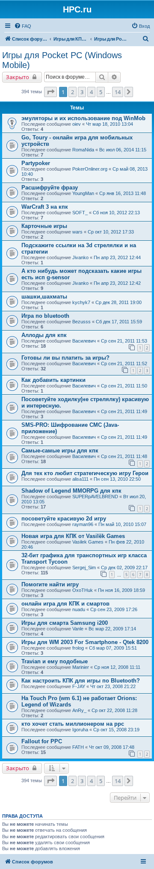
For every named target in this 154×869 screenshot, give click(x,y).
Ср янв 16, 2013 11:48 (122, 193)
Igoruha (80, 729)
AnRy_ (79, 710)
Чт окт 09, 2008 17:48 (111, 747)
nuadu (78, 609)
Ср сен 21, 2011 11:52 (124, 363)
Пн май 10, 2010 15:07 (122, 524)
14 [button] (118, 92)
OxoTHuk (82, 590)
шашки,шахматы (44, 296)
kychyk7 (81, 302)
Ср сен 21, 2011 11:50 (124, 385)
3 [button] (81, 92)
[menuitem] (22, 26)
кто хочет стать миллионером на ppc (72, 724)
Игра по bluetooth (45, 316)
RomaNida (83, 149)
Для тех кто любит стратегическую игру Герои (84, 473)
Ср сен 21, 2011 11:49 (124, 411)
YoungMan (83, 193)
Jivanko (80, 257)
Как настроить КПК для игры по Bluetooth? (80, 680)
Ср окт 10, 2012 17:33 (111, 231)
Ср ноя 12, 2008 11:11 (117, 667)
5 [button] (100, 92)
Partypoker (35, 163)
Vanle (77, 628)
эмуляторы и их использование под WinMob (83, 118)
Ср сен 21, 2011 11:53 (124, 340)
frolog (78, 647)
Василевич (84, 340)
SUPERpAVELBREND (95, 496)
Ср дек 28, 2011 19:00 (118, 302)
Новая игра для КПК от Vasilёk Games (73, 536)
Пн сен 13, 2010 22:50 (117, 479)
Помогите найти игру (50, 584)
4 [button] (91, 92)
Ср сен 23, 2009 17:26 (113, 609)
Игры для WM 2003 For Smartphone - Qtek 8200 (84, 642)
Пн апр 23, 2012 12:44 (117, 257)
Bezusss (81, 321)
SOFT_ (80, 212)
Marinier (80, 667)
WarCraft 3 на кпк (44, 207)
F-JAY (78, 686)
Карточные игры (44, 226)
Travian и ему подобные (54, 661)
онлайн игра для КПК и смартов (65, 603)
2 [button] (72, 92)
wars (77, 231)
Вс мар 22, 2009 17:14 (112, 628)
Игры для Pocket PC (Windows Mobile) (62, 60)
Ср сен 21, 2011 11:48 (124, 456)
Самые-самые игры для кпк (59, 450)
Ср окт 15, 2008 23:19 (116, 729)
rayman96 (82, 524)
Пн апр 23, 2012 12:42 (117, 283)
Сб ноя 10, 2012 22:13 (116, 212)
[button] (50, 92)
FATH (78, 747)
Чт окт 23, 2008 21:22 (113, 686)
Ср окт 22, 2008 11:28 (114, 710)
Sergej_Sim (84, 567)
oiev (76, 124)
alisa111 (80, 479)
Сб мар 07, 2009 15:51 (113, 647)
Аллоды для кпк (44, 335)
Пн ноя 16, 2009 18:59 (121, 590)
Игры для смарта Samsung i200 (64, 623)
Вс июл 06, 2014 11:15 (122, 149)
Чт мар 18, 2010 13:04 (109, 124)
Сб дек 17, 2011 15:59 (119, 321)
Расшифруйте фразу (49, 187)
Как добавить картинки (53, 380)
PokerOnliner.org (89, 168)
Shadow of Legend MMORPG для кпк (71, 491)
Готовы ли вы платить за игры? (65, 358)
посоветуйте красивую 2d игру (63, 518)
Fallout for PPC (41, 741)
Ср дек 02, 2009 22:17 (124, 567)
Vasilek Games (88, 541)
